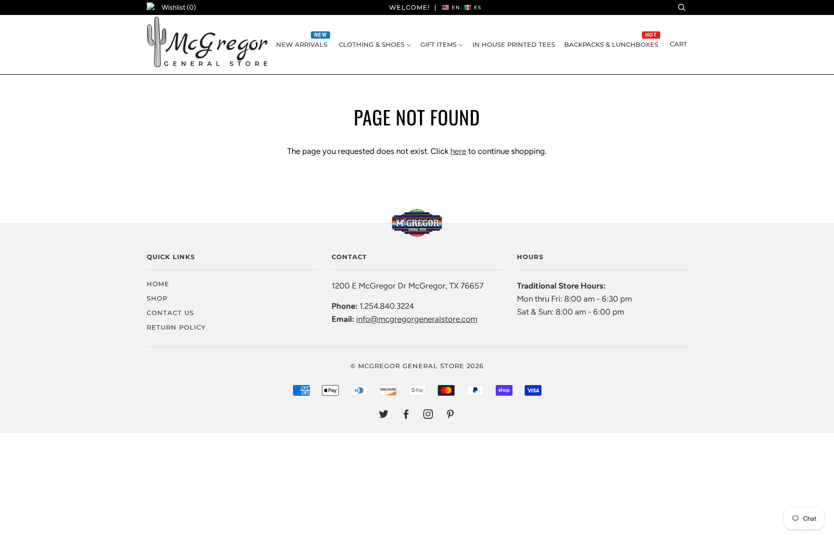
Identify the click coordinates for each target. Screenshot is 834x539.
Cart (678, 44)
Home (158, 284)
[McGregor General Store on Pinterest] (450, 415)
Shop (157, 298)
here (458, 151)
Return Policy (176, 327)
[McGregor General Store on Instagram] (428, 415)
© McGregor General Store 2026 (417, 366)
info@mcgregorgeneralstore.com (416, 319)
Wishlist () (179, 7)
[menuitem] (303, 44)
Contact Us (170, 313)
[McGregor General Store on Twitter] (384, 415)
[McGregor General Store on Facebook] (406, 415)
